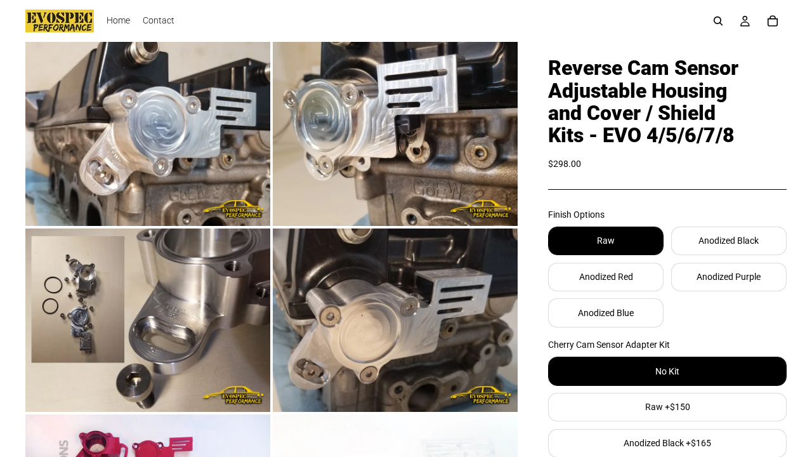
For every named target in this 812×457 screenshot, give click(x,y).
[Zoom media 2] (395, 134)
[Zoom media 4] (395, 320)
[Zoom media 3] (147, 320)
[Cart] (773, 21)
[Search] (718, 21)
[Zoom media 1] (147, 134)
